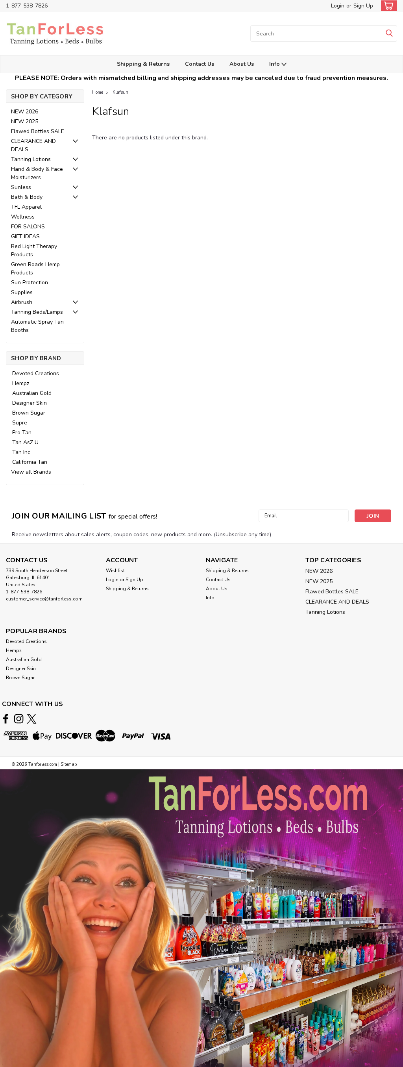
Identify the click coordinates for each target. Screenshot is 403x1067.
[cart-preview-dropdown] (387, 5)
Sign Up (363, 5)
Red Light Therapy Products (34, 250)
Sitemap (69, 764)
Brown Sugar (28, 413)
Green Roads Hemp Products (35, 268)
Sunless (21, 187)
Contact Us (199, 64)
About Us (241, 64)
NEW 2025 (24, 121)
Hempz (20, 383)
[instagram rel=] (19, 719)
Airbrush (21, 302)
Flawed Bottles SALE (37, 131)
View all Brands (31, 472)
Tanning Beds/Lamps (37, 312)
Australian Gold (32, 393)
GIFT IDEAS (25, 236)
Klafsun (120, 92)
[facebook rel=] (6, 719)
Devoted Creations (35, 373)
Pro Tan (21, 432)
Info (275, 64)
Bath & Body (27, 197)
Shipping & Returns (143, 64)
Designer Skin (29, 403)
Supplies (22, 292)
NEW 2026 (24, 111)
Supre (19, 422)
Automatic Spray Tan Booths (37, 326)
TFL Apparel (26, 207)
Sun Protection (29, 282)
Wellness (23, 216)
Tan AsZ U (25, 442)
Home (97, 92)
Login (337, 5)
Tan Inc (21, 452)
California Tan (29, 462)
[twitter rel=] (32, 719)
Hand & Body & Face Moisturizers (37, 173)
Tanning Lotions (31, 159)
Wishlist (115, 570)
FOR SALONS (28, 226)
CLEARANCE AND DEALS (33, 145)
